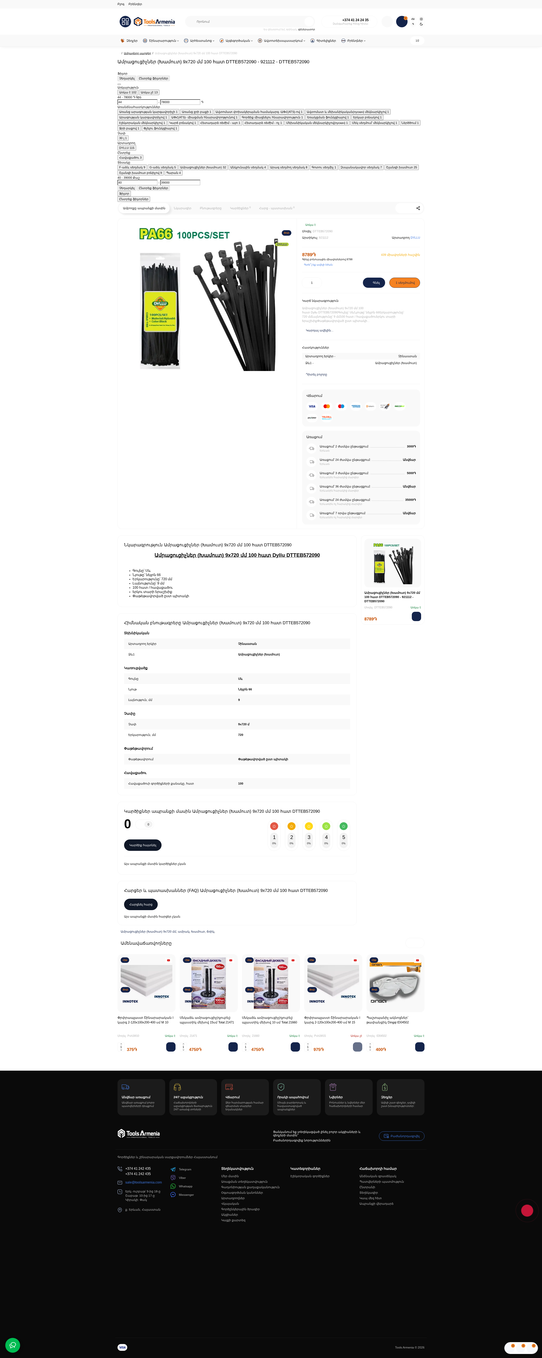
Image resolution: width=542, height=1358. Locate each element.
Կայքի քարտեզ (233, 1220)
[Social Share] (418, 208)
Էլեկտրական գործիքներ (310, 1176)
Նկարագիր (182, 208)
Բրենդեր (135, 4)
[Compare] (403, 228)
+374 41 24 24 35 (355, 20)
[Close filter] (119, 84)
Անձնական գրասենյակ (377, 1176)
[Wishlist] (415, 228)
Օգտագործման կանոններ (242, 1192)
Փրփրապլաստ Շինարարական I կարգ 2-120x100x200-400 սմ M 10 (145, 1020)
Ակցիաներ (229, 1214)
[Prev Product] (400, 208)
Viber (182, 1177)
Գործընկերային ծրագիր (240, 1209)
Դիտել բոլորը (316, 374)
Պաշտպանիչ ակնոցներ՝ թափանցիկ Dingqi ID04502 (387, 1020)
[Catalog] (125, 21)
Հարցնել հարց (140, 904)
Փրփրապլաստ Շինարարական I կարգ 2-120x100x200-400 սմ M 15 (332, 1020)
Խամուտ (198, 931)
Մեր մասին (230, 1176)
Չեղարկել (127, 78)
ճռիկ (210, 931)
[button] (410, 943)
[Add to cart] (171, 1047)
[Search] (309, 21)
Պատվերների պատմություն (381, 1181)
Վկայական (230, 1203)
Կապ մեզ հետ (370, 1198)
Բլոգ (121, 4)
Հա (413, 19)
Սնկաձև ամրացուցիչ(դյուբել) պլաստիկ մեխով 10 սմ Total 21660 (269, 1020)
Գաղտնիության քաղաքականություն (250, 1187)
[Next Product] (409, 208)
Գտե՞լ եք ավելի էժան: (318, 264)
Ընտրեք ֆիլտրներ (153, 78)
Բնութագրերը (211, 208)
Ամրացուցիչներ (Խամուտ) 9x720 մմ (148, 931)
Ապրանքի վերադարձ (376, 1203)
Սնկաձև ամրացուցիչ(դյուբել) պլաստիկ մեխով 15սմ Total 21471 (207, 1020)
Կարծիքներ (240, 208)
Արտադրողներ (233, 1198)
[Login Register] (387, 21)
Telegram (185, 1169)
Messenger (186, 1194)
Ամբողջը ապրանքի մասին (144, 208)
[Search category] (191, 21)
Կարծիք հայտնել (142, 845)
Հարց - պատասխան (277, 208)
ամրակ (183, 931)
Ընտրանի (367, 1187)
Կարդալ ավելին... (319, 330)
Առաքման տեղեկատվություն (244, 1181)
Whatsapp (185, 1186)
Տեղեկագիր (368, 1192)
